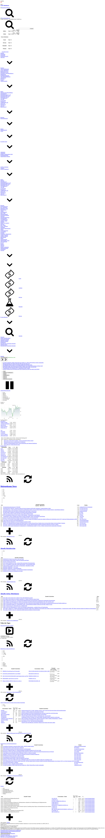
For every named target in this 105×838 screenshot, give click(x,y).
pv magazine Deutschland (79, 748)
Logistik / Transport (4, 235)
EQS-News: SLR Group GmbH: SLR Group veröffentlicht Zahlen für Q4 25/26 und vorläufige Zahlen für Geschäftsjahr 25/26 (27, 759)
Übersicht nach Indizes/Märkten (6, 92)
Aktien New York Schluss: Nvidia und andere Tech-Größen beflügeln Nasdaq (18, 513)
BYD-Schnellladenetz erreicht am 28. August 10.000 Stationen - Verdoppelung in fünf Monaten (21, 515)
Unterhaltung (3, 249)
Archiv (1, 131)
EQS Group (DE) (83, 524)
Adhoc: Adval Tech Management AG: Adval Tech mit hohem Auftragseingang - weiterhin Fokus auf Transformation (25, 607)
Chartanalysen (3, 77)
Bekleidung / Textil (4, 208)
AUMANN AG (55, 799)
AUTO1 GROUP (4, 434)
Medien (1, 128)
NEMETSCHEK (4, 422)
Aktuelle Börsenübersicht (5, 390)
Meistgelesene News (4, 72)
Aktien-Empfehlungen (12, 831)
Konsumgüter (3, 231)
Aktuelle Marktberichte (7, 548)
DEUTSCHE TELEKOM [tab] (7, 379)
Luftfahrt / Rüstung (4, 236)
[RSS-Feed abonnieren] (9, 483)
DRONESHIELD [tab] (6, 375)
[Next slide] (5, 359)
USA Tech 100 (3, 457)
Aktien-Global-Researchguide (80, 746)
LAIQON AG (54, 806)
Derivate (20, 297)
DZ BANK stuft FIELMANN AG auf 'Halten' (11, 673)
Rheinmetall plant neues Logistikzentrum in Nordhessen (14, 442)
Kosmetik (2, 232)
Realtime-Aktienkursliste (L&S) (6, 154)
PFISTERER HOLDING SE (34, 680)
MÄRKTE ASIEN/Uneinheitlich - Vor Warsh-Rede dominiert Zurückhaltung (18, 569)
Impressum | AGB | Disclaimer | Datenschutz (9, 835)
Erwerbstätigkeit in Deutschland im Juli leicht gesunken (13, 757)
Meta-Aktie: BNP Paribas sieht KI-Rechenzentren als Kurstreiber (34, 714)
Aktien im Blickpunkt (4, 69)
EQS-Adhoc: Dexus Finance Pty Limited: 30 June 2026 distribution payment (18, 597)
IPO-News (2, 78)
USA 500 (2, 99)
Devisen (20, 316)
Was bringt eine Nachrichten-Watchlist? (8, 343)
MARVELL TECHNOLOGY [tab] (8, 372)
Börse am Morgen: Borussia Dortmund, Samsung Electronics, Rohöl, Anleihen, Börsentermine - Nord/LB (42, 718)
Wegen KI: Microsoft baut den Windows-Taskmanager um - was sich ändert (36, 715)
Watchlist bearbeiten (4, 341)
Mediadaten (13, 833)
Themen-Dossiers (3, 81)
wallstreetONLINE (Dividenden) (86, 507)
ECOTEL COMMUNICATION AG (59, 801)
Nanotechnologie (3, 239)
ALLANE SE (54, 798)
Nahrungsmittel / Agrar (4, 240)
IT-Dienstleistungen (4, 230)
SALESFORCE (4, 711)
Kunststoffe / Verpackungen (5, 234)
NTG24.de (82, 516)
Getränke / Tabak (3, 220)
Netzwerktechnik (3, 241)
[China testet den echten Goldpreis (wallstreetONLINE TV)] (9, 635)
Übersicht (2, 168)
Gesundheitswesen (4, 219)
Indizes (1, 91)
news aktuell (76, 751)
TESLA (2, 721)
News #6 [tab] (4, 377)
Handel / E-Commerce (4, 223)
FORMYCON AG (32, 678)
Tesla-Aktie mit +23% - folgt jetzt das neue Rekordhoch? (32, 721)
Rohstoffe (2, 244)
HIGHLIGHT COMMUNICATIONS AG (60, 805)
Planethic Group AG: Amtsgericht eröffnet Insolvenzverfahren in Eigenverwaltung (21, 609)
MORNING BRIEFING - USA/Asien (10, 567)
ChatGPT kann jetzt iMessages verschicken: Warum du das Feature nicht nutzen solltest (38, 722)
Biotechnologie (3, 209)
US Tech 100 (3, 100)
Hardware (2, 224)
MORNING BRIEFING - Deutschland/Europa (12, 568)
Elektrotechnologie (4, 214)
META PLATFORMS (5, 714)
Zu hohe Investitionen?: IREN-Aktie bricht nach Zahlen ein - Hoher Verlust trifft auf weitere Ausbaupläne (23, 765)
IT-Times (81, 512)
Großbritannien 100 (4, 102)
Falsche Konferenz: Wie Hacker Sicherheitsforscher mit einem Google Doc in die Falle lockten (40, 713)
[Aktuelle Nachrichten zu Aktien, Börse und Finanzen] (5, 7)
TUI (1, 430)
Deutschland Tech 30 (4, 97)
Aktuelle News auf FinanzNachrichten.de (8, 743)
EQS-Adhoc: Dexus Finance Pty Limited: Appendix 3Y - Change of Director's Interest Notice (21, 599)
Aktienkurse (2, 152)
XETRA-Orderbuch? (4, 169)
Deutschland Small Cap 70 (5, 94)
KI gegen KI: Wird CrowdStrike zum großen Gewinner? (32, 719)
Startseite (2, 53)
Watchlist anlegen (3, 344)
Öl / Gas (2, 242)
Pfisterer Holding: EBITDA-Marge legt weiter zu (12, 680)
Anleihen (20, 287)
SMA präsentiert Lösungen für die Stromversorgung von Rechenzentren (17, 748)
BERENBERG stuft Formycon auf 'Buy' (10, 678)
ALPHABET (3, 713)
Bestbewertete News (4, 71)
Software (2, 246)
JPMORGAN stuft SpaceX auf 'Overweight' (11, 671)
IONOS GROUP (4, 426)
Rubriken (2, 67)
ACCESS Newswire (84, 508)
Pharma (1, 243)
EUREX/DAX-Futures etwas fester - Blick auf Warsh (13, 559)
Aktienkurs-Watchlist (4, 340)
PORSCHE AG (4, 427)
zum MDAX (2, 421)
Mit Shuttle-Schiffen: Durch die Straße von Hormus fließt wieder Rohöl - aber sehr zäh (19, 511)
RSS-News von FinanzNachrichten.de (7, 836)
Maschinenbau (3, 237)
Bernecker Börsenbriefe (78, 753)
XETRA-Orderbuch (4, 167)
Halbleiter (2, 221)
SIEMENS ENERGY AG (34, 676)
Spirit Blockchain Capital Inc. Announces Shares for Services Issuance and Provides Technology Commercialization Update (27, 508)
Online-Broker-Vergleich (5, 156)
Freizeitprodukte (3, 218)
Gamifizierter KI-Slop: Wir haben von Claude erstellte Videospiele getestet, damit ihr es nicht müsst (40, 717)
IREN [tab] (4, 371)
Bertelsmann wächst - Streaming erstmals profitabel (13, 763)
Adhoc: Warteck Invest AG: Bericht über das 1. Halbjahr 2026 (15, 605)
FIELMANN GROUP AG (34, 673)
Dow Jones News (83, 519)
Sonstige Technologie (4, 247)
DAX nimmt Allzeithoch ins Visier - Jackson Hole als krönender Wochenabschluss (19, 563)
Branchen (2, 117)
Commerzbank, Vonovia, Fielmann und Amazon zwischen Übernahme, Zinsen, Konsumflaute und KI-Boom (24, 516)
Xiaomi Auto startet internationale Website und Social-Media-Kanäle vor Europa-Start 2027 (20, 517)
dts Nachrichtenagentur (84, 520)
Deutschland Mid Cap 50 (5, 95)
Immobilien (2, 227)
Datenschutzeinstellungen (5, 833)
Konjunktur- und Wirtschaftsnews (6, 73)
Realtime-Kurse (3, 445)
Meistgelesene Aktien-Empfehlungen (7, 648)
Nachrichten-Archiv (7, 832)
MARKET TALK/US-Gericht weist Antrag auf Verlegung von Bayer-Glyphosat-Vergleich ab (21, 754)
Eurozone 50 (2, 101)
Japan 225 (2, 105)
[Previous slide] (2, 359)
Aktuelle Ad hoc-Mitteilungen (9, 593)
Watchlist (20, 335)
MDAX (2, 449)
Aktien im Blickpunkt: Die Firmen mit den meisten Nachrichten (12, 702)
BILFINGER (3, 425)
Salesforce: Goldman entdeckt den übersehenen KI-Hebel (33, 711)
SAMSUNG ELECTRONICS (7, 718)
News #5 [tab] (4, 376)
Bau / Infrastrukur (3, 207)
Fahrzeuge (2, 216)
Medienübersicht (3, 130)
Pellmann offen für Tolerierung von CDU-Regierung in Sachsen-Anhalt (17, 521)
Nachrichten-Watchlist (4, 339)
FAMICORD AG (55, 802)
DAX (2, 448)
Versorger (2, 250)
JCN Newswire (83, 523)
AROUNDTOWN (4, 435)
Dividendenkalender (4, 155)
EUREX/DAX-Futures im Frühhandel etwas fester (13, 571)
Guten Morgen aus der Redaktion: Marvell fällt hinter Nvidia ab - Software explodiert (19, 753)
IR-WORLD (76, 747)
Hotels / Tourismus (4, 226)
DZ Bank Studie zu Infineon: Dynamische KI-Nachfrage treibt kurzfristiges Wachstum (19, 512)
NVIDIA (2, 710)
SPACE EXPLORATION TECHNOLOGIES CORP (39, 671)
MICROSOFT (4, 715)
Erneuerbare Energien (4, 215)
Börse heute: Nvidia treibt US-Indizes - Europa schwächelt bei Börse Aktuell (18, 440)
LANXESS (3, 433)
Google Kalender (88, 798)
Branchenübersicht (4, 118)
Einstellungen (3, 342)
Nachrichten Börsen (4, 831)
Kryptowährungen (4, 317)
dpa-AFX (81, 513)
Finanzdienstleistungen (4, 217)
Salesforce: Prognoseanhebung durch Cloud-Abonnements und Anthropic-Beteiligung (20, 443)
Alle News (2, 57)
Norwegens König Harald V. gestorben (10, 762)
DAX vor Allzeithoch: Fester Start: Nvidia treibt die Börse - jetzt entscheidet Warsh (19, 564)
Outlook (93, 798)
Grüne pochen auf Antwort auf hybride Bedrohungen (13, 520)
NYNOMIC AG (55, 810)
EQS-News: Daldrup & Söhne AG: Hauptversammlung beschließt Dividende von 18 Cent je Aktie (22, 750)
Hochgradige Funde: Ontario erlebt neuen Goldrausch (13, 747)
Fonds (20, 278)
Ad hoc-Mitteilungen (4, 5)
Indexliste (2, 180)
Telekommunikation (4, 248)
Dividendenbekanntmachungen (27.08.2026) (11, 507)
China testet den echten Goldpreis (6, 625)
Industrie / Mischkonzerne (5, 228)
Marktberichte (3, 74)
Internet (1, 229)
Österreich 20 (3, 104)
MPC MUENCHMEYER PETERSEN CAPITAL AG (62, 809)
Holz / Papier (3, 225)
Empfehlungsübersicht (4, 75)
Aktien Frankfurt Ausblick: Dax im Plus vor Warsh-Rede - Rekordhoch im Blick (18, 565)
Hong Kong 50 (3, 106)
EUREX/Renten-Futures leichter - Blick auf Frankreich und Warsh (16, 560)
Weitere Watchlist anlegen (5, 338)
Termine (2, 80)
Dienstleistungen (3, 212)
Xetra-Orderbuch (10, 830)
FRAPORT (3, 431)
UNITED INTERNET (5, 423)
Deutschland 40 (3, 93)
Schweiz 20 (2, 103)
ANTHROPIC (4, 717)
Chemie (1, 210)
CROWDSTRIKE (4, 719)
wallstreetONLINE (83, 511)
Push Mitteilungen (4, 357)
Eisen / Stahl (2, 213)
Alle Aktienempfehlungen (5, 76)
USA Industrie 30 (3, 98)
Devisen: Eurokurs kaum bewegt (9, 561)
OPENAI (3, 722)
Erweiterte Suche (5, 51)
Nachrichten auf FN (4, 56)
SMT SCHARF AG (55, 811)
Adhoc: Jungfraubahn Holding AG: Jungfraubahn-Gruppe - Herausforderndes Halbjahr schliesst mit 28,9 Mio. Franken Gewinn (27, 604)
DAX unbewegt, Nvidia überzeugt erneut (12, 444)
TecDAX (2, 451)
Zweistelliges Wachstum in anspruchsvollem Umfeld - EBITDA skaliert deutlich (18, 746)
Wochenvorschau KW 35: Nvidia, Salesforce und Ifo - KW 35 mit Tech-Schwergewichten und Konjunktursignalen (44, 710)
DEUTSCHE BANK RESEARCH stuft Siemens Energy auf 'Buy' (15, 676)
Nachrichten (2, 54)
